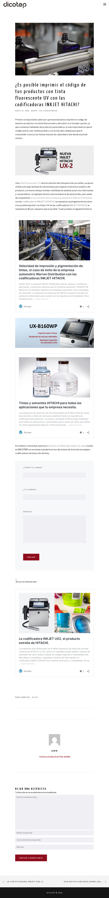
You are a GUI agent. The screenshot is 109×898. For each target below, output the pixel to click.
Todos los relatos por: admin (54, 757)
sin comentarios (48, 111)
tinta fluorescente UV (30, 183)
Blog (35, 697)
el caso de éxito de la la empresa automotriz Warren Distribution (61, 197)
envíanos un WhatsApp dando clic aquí (66, 445)
